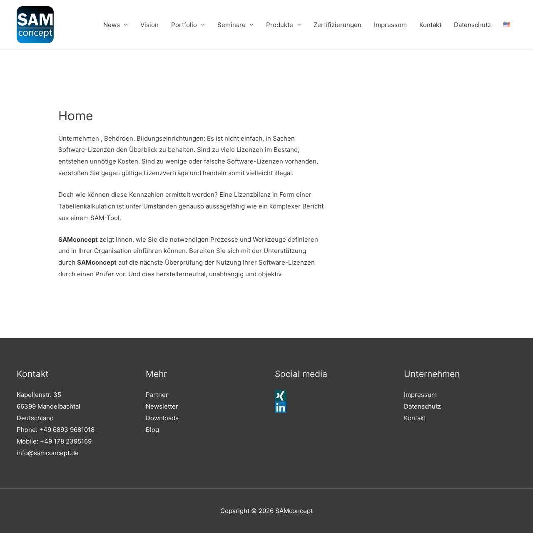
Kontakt (430, 25)
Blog (152, 430)
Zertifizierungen (337, 25)
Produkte (279, 25)
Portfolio (184, 25)
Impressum (390, 25)
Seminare (231, 25)
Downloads (162, 418)
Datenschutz (472, 25)
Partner (157, 395)
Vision (149, 25)
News (111, 25)
